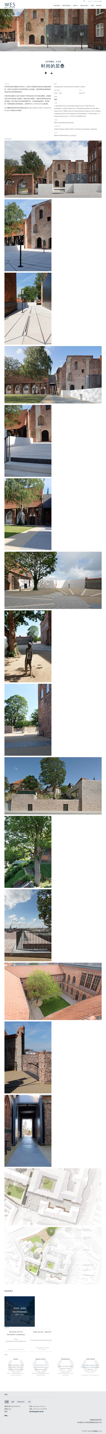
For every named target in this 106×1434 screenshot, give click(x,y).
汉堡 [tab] (6, 1402)
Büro (75, 5)
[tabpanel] (28, 1411)
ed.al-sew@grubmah (36, 1411)
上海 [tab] (29, 1402)
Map (5, 1415)
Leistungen (66, 5)
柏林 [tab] (12, 1402)
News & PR (83, 5)
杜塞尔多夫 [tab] (21, 1402)
